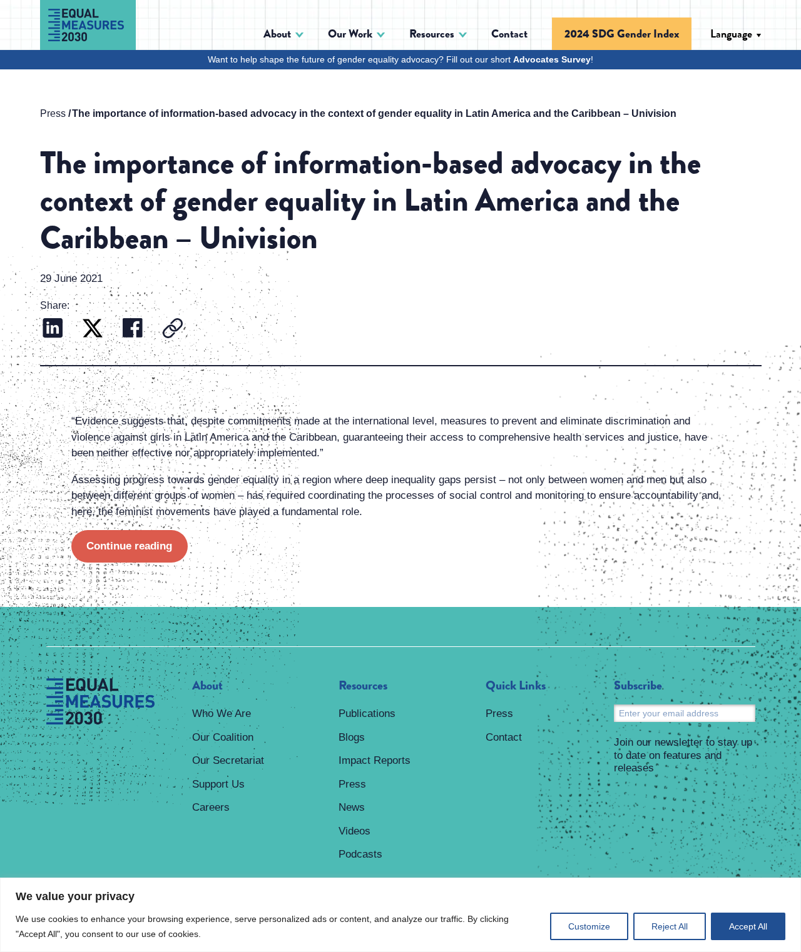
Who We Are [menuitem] (221, 713)
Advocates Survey (552, 59)
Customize (589, 926)
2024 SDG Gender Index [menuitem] (621, 34)
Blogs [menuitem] (352, 737)
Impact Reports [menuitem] (375, 760)
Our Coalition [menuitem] (222, 737)
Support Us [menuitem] (218, 784)
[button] (283, 34)
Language (731, 34)
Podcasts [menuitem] (360, 854)
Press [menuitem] (352, 784)
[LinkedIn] (52, 329)
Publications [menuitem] (367, 713)
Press (53, 113)
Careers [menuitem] (211, 807)
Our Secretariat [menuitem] (228, 760)
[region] (400, 915)
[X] (92, 329)
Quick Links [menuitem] (516, 685)
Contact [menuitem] (509, 34)
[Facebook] (132, 329)
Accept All (748, 926)
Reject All (669, 926)
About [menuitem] (207, 685)
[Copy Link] (172, 329)
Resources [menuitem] (363, 685)
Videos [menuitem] (354, 831)
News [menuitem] (352, 807)
